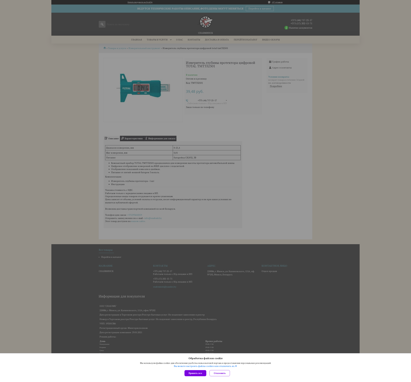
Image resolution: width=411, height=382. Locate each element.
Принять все (195, 373)
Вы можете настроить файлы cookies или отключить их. (204, 366)
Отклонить (220, 373)
